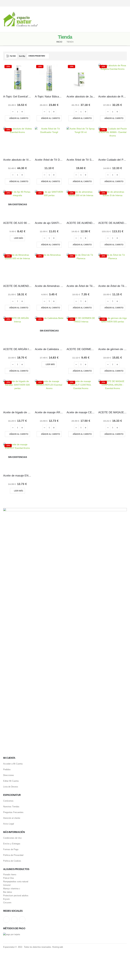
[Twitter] (119, 3)
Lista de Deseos (10, 786)
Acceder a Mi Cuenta (13, 764)
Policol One (8, 878)
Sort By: (22, 56)
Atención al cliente (11, 818)
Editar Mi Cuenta (11, 781)
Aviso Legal (8, 824)
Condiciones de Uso (12, 838)
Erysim (6, 899)
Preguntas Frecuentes (13, 812)
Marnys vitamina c (11, 889)
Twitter (14, 919)
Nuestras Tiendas (11, 806)
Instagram (6, 919)
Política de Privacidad (13, 855)
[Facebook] (125, 3)
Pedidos (7, 769)
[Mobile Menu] (124, 19)
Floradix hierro (9, 875)
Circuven (7, 903)
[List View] (123, 55)
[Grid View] (120, 55)
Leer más (18, 238)
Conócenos (8, 801)
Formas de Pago (10, 849)
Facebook (22, 919)
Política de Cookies (12, 861)
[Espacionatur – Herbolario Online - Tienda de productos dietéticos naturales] (20, 19)
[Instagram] (114, 3)
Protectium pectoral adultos (15, 896)
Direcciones (8, 775)
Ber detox (7, 892)
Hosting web (57, 947)
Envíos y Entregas (11, 843)
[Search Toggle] (65, 19)
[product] (49, 141)
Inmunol (6, 885)
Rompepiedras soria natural (15, 882)
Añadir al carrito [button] (18, 118)
